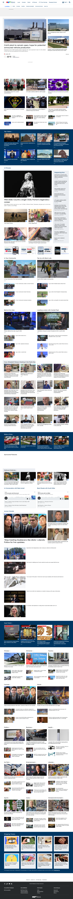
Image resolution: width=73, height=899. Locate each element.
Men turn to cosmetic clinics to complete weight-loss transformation (62, 747)
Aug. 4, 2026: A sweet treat (20, 352)
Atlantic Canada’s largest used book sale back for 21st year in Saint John (57, 777)
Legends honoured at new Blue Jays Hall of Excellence (28, 642)
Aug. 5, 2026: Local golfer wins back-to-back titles (58, 300)
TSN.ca (38, 892)
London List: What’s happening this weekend (28, 160)
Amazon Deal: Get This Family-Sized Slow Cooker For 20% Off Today (11, 847)
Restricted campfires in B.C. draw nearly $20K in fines (61, 819)
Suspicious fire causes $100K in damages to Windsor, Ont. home (14, 666)
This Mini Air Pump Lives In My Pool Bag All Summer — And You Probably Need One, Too (28, 847)
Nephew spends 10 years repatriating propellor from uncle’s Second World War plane (44, 447)
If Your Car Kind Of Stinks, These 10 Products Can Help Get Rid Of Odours (61, 864)
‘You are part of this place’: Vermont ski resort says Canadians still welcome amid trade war (44, 576)
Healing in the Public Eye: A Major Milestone (27, 374)
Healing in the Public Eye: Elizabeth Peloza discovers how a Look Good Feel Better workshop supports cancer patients (61, 375)
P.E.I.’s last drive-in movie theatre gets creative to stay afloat (11, 642)
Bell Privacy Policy (24, 890)
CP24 (38, 890)
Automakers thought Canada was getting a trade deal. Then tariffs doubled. (40, 819)
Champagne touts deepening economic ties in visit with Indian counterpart (18, 755)
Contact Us (33, 879)
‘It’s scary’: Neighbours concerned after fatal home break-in (17, 116)
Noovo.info (56, 890)
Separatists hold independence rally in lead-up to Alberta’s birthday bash (41, 547)
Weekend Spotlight (30, 6)
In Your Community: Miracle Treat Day (22, 291)
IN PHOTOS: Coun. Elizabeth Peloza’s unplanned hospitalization (60, 391)
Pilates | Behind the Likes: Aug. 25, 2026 (13, 331)
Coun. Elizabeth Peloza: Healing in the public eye (61, 425)
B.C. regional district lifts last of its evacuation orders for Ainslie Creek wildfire (62, 825)
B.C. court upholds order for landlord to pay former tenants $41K (40, 749)
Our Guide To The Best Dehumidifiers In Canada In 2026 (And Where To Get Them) (44, 864)
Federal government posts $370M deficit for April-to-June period (18, 749)
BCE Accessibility (7, 890)
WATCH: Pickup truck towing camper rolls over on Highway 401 (62, 123)
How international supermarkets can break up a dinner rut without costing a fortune (62, 790)
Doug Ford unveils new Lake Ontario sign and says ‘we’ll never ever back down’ (36, 666)
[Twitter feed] (4, 883)
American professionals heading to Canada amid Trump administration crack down (61, 642)
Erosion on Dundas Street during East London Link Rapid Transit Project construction (39, 242)
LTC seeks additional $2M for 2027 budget (35, 91)
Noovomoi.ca (56, 891)
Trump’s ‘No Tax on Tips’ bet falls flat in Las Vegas (48, 705)
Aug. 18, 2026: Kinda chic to (20, 335)
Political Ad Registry (24, 892)
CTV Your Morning (43, 2)
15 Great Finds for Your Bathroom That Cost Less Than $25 (44, 847)
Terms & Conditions (24, 891)
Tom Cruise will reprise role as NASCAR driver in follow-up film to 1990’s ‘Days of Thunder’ (35, 778)
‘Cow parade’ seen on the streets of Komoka (28, 446)
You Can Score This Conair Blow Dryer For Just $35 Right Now (11, 864)
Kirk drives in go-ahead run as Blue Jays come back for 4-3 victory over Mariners (18, 824)
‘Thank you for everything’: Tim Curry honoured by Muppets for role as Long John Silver (40, 791)
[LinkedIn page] (11, 883)
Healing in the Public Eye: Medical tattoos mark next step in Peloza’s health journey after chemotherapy (11, 375)
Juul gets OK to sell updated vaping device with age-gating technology (58, 743)
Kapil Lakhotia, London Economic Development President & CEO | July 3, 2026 (58, 336)
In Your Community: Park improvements (13, 279)
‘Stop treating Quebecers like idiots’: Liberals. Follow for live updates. (24, 541)
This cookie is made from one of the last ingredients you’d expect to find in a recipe (18, 782)
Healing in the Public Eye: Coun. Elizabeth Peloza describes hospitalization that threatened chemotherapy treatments (11, 392)
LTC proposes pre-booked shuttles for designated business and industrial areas (61, 144)
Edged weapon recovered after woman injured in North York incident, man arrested (62, 671)
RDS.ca (55, 892)
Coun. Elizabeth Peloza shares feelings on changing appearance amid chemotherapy (44, 408)
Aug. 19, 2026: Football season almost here (57, 283)
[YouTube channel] (9, 883)
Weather (23, 6)
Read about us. (57, 870)
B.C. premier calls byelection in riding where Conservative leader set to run (41, 605)
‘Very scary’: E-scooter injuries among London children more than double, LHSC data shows (57, 110)
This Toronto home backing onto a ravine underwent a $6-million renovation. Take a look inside (11, 483)
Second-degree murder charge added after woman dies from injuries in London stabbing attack (40, 117)
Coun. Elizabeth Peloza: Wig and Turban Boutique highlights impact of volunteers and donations (61, 408)
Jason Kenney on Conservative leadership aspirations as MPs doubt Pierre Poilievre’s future (14, 743)
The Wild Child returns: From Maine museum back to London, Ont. (11, 447)
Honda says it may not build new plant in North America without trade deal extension (39, 825)
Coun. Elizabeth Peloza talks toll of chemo (44, 391)
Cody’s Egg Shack (33, 223)
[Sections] (3, 2)
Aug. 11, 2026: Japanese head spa (22, 343)
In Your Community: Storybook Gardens (23, 300)
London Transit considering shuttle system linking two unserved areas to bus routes (57, 50)
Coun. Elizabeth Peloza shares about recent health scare (28, 407)
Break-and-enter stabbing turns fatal (28, 144)
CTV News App (38, 879)
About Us (46, 6)
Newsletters (44, 879)
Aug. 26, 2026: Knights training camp (45, 279)
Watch (28, 2)
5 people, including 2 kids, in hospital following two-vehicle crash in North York (58, 666)
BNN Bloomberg (40, 891)
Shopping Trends (53, 2)
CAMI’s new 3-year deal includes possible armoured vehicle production (11, 144)
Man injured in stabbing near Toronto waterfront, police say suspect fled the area (42, 562)
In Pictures (34, 2)
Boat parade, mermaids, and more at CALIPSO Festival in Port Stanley (15, 242)
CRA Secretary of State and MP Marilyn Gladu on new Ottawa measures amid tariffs (61, 160)
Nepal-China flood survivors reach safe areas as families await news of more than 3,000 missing (58, 814)
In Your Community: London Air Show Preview (24, 283)
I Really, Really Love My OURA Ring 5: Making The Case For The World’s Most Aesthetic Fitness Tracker (61, 847)
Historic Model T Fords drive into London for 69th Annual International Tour (61, 447)
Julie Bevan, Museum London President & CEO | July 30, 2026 (51, 331)
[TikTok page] (7, 883)
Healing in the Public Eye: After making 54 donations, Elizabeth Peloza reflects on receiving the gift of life (44, 375)
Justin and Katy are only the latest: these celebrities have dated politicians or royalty (60, 483)
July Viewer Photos (8, 223)
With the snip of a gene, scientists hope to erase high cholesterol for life (62, 753)
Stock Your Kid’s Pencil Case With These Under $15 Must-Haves (28, 864)
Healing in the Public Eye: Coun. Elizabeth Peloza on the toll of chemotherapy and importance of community (28, 392)
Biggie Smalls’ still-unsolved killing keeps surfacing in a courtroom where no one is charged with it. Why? (39, 785)
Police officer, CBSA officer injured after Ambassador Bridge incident (17, 671)
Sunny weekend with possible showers (10, 160)
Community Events (39, 6)
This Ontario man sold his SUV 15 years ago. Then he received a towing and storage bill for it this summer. (36, 814)
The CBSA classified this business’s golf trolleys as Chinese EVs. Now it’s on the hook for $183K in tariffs (36, 743)
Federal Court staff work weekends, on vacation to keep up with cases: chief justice (43, 591)
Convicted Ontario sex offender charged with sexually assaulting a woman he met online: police (58, 524)
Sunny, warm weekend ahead (18, 122)
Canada (24, 2)
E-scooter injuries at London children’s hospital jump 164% (43, 144)
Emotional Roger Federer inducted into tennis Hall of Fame (13, 813)
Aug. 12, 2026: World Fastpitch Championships (58, 291)
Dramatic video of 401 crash (43, 159)
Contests (18, 6)
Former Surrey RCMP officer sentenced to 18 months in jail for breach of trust (58, 542)
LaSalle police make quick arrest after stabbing (17, 677)
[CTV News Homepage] (10, 2)
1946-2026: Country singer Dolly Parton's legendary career (27, 482)
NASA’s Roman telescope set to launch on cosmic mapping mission (13, 777)
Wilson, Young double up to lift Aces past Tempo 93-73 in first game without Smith (18, 818)
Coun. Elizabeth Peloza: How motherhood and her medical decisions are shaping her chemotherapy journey (27, 426)
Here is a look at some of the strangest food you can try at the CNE (44, 483)
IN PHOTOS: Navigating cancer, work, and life (44, 425)
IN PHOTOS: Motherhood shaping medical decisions (10, 425)
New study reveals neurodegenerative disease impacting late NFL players (43, 642)
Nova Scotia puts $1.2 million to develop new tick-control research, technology (18, 789)
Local (19, 2)
